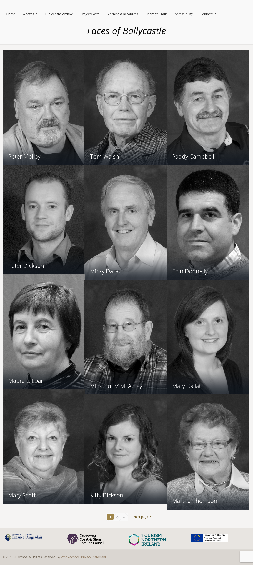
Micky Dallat (105, 271)
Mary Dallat (186, 386)
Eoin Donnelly (190, 271)
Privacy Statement (93, 557)
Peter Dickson (26, 266)
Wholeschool (70, 557)
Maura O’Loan (26, 380)
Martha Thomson (194, 500)
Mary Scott (22, 495)
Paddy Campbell (193, 156)
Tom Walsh (104, 156)
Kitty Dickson (106, 495)
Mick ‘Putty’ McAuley (116, 386)
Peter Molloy (24, 156)
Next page (141, 517)
